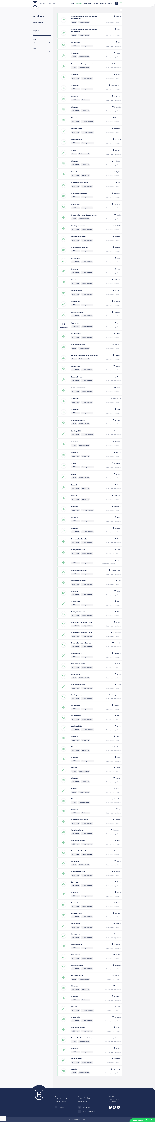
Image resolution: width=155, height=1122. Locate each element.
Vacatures (79, 3)
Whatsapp (147, 1120)
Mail (151, 1120)
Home (72, 3)
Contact (110, 3)
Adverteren (87, 3)
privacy (84, 1119)
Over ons (95, 3)
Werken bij (103, 3)
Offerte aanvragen (114, 1099)
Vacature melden (113, 1101)
